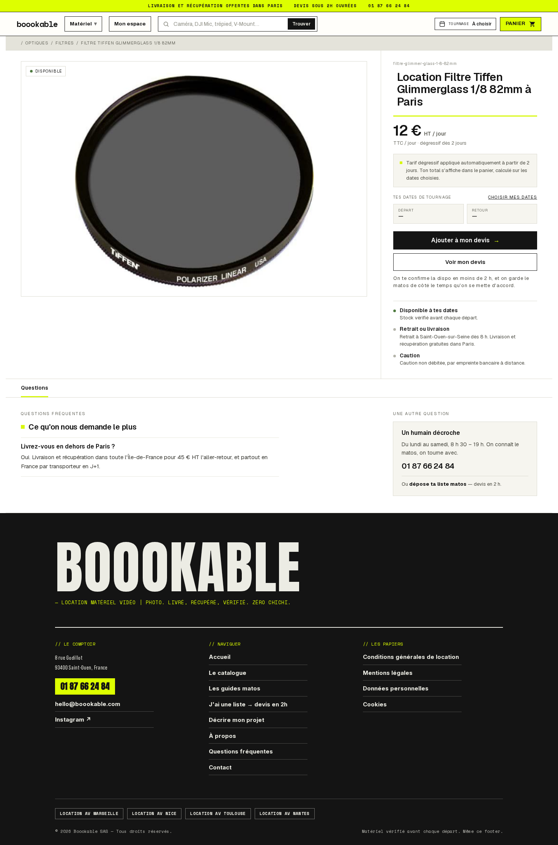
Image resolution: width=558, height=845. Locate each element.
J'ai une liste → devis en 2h (248, 704)
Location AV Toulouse (218, 813)
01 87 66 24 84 (85, 686)
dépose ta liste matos (438, 484)
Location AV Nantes (285, 813)
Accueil (219, 656)
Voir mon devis (465, 261)
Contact (220, 767)
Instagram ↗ (73, 719)
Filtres (64, 43)
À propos (222, 735)
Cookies (375, 704)
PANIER (516, 23)
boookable (37, 24)
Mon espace (130, 24)
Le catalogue (227, 672)
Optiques (37, 43)
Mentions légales (388, 672)
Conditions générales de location (411, 656)
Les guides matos (234, 688)
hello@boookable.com (87, 704)
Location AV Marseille (89, 813)
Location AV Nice (154, 813)
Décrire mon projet (236, 719)
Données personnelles (396, 688)
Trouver (301, 24)
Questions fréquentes (241, 751)
